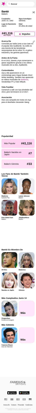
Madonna (24, 79)
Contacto (13, 405)
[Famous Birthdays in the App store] (11, 392)
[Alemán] (30, 399)
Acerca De (7, 405)
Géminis (22, 21)
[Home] (18, 383)
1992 (11, 21)
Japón (4, 26)
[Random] (33, 12)
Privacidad (21, 405)
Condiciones (28, 405)
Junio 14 (5, 21)
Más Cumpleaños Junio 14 (14, 298)
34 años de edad (25, 26)
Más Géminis (8, 325)
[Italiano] (24, 399)
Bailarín (5, 14)
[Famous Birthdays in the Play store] (24, 392)
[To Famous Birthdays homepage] (3, 4)
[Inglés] (5, 399)
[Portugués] (11, 399)
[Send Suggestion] (33, 42)
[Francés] (18, 399)
